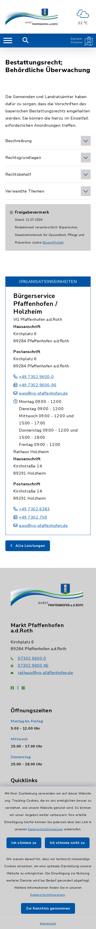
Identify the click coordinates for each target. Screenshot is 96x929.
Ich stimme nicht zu (67, 842)
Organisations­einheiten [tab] (48, 281)
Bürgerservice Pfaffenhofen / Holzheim (35, 304)
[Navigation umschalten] (8, 40)
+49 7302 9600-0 (36, 376)
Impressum (48, 923)
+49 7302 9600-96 (37, 385)
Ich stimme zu (23, 842)
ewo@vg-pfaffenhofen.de (43, 393)
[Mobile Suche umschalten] (25, 40)
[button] (48, 141)
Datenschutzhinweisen (45, 829)
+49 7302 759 (33, 517)
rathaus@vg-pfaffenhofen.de (45, 672)
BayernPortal (53, 242)
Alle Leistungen (30, 545)
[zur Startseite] (31, 16)
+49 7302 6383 (34, 509)
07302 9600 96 (33, 665)
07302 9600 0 (32, 658)
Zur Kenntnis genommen (48, 908)
